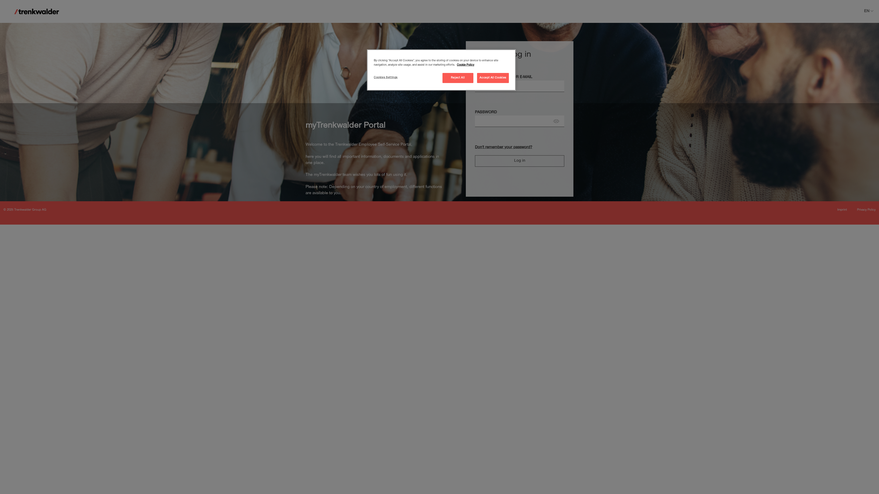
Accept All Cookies (493, 77)
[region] (441, 70)
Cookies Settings (386, 77)
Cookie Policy (465, 65)
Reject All (458, 77)
